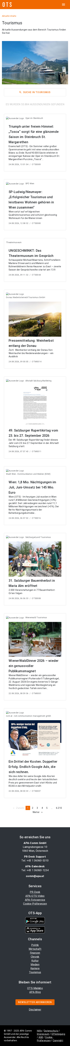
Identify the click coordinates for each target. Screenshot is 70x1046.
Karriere (35, 968)
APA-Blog (35, 992)
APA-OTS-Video (34, 895)
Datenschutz (51, 1030)
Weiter (38, 812)
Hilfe (39, 1030)
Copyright (58, 1040)
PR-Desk (35, 892)
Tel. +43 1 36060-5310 (35, 860)
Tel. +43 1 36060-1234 (35, 870)
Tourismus (35, 972)
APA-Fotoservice (35, 899)
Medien (35, 964)
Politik (35, 945)
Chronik (35, 956)
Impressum (43, 1034)
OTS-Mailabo (35, 988)
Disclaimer (35, 1009)
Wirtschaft (35, 948)
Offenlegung (58, 1034)
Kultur (35, 960)
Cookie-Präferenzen (35, 903)
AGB (41, 1037)
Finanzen (35, 952)
